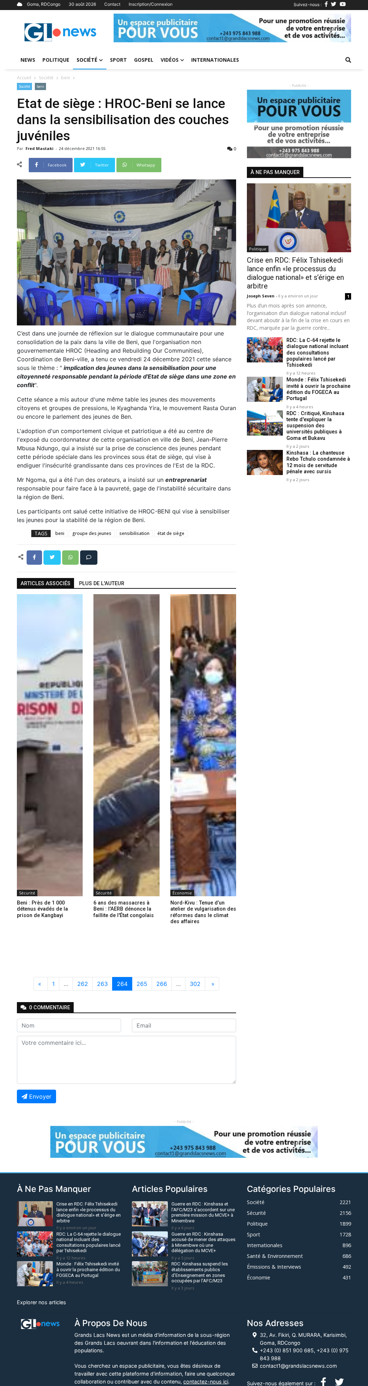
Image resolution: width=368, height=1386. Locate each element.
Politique (55, 59)
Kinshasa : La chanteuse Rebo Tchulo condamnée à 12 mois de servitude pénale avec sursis (318, 462)
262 (82, 983)
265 (142, 983)
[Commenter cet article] (88, 557)
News (27, 59)
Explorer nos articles (41, 1302)
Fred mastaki (40, 148)
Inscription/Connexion (150, 4)
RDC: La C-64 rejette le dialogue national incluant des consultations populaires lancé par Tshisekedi (317, 352)
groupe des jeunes (91, 533)
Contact (112, 4)
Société (87, 59)
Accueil (24, 78)
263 (102, 983)
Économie (182, 893)
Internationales (215, 59)
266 (161, 983)
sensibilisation (134, 533)
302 (195, 983)
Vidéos (170, 59)
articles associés (45, 584)
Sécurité (27, 893)
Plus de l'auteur (101, 584)
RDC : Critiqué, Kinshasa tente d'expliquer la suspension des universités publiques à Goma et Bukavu (315, 425)
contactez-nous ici (205, 1381)
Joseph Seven (261, 296)
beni (65, 78)
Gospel (143, 59)
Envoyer (40, 1096)
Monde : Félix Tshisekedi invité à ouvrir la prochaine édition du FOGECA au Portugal (318, 389)
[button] (131, 28)
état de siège (170, 533)
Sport (118, 59)
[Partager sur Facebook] (35, 557)
